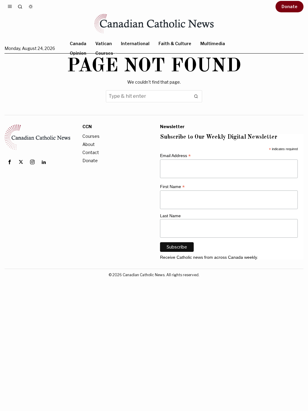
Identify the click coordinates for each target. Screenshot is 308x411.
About (88, 144)
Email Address (175, 156)
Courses (91, 136)
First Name (172, 187)
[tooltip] (9, 162)
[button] (196, 96)
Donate (90, 160)
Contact (90, 152)
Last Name (170, 215)
